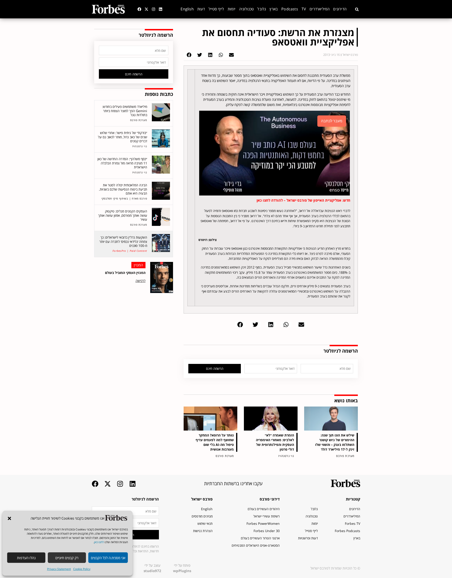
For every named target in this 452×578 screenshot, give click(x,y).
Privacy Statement (59, 569)
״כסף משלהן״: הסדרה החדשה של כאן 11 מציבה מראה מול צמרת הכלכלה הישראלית (122, 163)
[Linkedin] (160, 9)
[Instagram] (153, 9)
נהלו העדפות (26, 557)
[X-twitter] (146, 9)
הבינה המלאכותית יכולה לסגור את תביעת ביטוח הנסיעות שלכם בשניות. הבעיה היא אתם (123, 189)
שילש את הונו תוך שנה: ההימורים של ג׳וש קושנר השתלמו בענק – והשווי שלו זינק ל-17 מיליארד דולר (334, 442)
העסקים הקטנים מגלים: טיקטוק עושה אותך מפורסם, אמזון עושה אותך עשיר (122, 215)
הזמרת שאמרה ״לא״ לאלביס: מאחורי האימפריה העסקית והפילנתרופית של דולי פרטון (275, 442)
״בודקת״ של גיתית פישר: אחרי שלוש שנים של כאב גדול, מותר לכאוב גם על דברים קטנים (122, 136)
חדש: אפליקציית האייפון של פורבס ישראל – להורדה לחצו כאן (303, 200)
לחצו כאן (99, 542)
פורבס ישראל (202, 499)
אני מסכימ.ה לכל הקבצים (108, 557)
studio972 (152, 570)
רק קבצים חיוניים (66, 557)
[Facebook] (139, 9)
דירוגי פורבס (270, 499)
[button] (9, 518)
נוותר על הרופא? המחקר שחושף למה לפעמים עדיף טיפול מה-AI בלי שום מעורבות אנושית (215, 442)
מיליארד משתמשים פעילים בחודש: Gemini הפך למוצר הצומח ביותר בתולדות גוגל (124, 110)
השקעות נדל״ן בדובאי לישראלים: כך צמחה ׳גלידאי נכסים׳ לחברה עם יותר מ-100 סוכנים (123, 241)
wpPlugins (182, 570)
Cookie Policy (81, 569)
